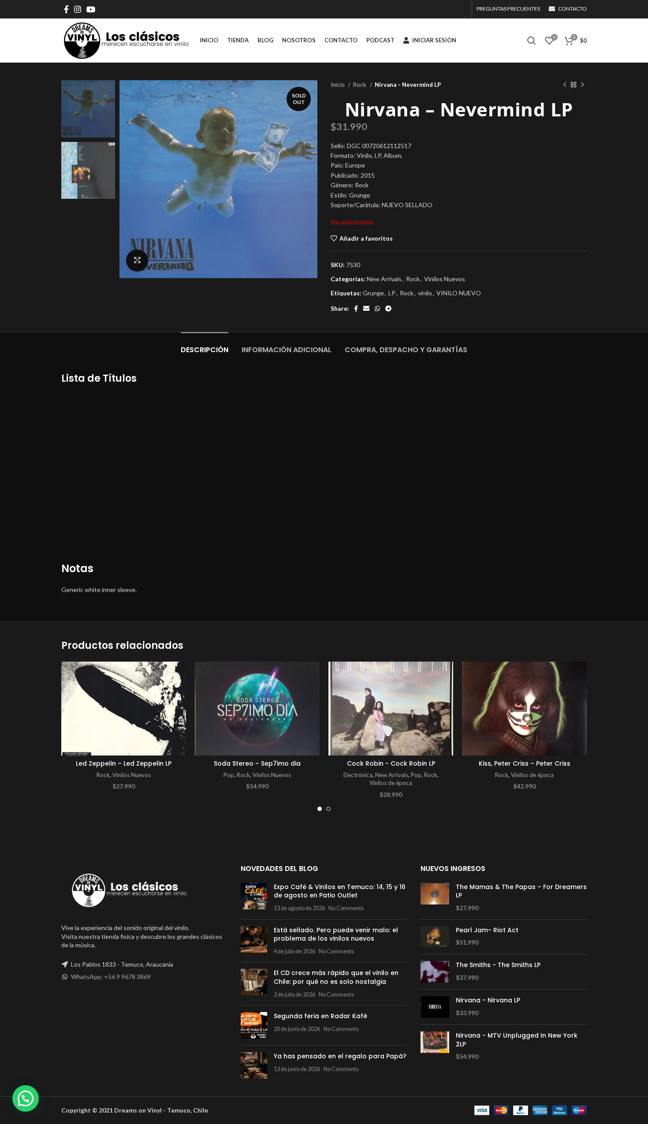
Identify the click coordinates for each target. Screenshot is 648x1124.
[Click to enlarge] (137, 260)
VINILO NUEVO (458, 293)
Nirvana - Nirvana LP (488, 1000)
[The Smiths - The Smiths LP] (435, 972)
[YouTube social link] (91, 9)
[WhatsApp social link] (377, 308)
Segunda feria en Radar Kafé (320, 1016)
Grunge (373, 293)
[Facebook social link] (66, 9)
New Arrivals (384, 279)
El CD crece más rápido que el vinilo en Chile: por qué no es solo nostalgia (336, 977)
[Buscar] (531, 40)
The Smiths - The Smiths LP (498, 965)
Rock (360, 84)
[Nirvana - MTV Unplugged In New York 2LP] (435, 1046)
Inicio (338, 84)
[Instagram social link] (77, 9)
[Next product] (582, 85)
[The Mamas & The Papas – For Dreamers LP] (435, 897)
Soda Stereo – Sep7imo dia (257, 763)
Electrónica (357, 774)
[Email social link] (366, 308)
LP (391, 293)
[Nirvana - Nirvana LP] (435, 1007)
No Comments (346, 908)
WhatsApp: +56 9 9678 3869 (111, 976)
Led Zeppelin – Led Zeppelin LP (123, 763)
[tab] (204, 345)
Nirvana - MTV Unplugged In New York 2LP (516, 1040)
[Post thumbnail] (254, 897)
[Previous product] (564, 85)
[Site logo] (126, 40)
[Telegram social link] (388, 308)
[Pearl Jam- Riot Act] (435, 937)
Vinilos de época (390, 782)
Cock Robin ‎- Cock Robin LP (391, 763)
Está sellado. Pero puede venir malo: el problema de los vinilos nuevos (336, 934)
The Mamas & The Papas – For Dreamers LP (521, 891)
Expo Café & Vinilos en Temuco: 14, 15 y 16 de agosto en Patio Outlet (340, 891)
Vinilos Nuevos (444, 279)
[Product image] (123, 709)
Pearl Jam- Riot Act (487, 930)
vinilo (425, 293)
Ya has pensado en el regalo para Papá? (340, 1056)
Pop (228, 774)
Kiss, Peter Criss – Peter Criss (524, 763)
